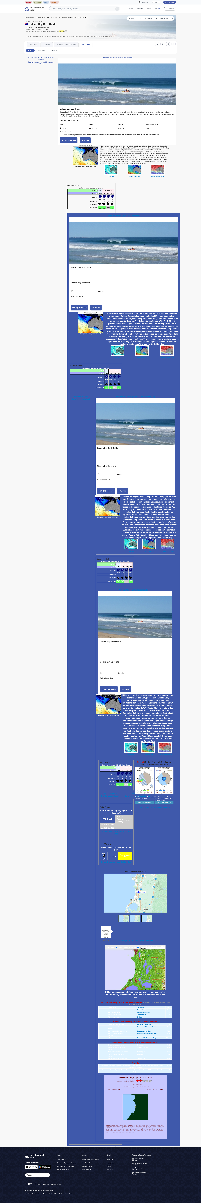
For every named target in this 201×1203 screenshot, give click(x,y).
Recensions (41, 50)
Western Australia (69, 18)
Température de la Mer (157, 176)
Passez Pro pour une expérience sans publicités (40, 58)
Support (46, 1184)
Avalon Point (141, 1015)
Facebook (110, 1159)
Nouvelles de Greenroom (65, 1166)
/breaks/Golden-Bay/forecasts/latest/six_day (135, 396)
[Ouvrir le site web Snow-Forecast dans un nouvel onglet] (28, 2)
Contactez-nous (56, 1184)
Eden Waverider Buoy (144, 1031)
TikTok (109, 1166)
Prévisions (129, 9)
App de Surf (86, 1163)
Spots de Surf (29, 18)
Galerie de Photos (63, 1169)
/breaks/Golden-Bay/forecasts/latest (124, 215)
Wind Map (111, 176)
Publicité (38, 1184)
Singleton (140, 1007)
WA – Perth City (53, 18)
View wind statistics (164, 803)
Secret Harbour (142, 1010)
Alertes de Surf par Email (90, 1159)
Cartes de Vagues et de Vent (66, 1163)
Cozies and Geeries (143, 1012)
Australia (40, 18)
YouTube (110, 1169)
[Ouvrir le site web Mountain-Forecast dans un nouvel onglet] (37, 2)
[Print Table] (173, 44)
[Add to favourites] (157, 44)
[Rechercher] (117, 9)
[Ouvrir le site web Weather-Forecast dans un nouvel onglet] (54, 2)
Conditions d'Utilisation (32, 1194)
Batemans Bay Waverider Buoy (147, 1033)
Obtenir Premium (169, 2)
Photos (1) (54, 50)
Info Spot (86, 44)
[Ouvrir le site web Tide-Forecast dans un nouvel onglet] (46, 2)
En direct (47, 44)
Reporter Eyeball (87, 1166)
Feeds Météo (86, 1169)
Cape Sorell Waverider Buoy (146, 1027)
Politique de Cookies (65, 1194)
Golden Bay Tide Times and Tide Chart (116, 832)
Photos (148, 9)
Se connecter (170, 9)
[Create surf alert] (162, 44)
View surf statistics (144, 803)
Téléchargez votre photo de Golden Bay (135, 940)
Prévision (33, 44)
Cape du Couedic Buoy (144, 1024)
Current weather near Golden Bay (116, 862)
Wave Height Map (134, 176)
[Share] (168, 44)
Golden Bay (83, 18)
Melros (139, 1017)
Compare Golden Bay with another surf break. (154, 807)
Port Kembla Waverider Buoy (146, 1038)
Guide (30, 50)
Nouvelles (140, 9)
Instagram (110, 1163)
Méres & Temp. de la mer (66, 44)
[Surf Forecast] (34, 9)
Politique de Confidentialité (49, 1194)
